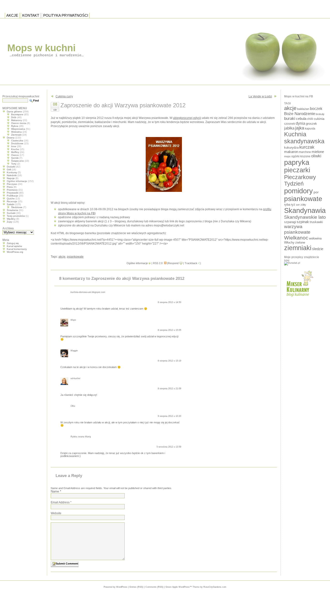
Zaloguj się (13, 243)
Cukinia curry (64, 96)
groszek (311, 123)
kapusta (310, 128)
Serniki (15, 158)
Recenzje (12, 201)
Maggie (74, 350)
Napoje (11, 178)
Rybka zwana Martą (81, 436)
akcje (61, 256)
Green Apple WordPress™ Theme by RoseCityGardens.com (195, 587)
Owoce (15, 155)
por (316, 192)
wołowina (315, 238)
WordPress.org (15, 252)
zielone (300, 242)
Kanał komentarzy (17, 249)
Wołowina (16, 131)
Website (56, 513)
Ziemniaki (16, 134)
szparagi (290, 222)
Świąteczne (17, 160)
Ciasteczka (17, 140)
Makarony (16, 120)
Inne (13, 146)
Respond (173, 263)
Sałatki (10, 204)
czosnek (289, 123)
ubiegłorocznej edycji (187, 118)
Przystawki (12, 192)
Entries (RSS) (136, 587)
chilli (310, 118)
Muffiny (15, 152)
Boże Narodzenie (299, 113)
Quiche (11, 198)
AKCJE (12, 15)
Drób (13, 117)
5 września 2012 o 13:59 (169, 447)
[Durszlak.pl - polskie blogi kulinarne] (292, 262)
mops (287, 156)
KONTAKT (30, 15)
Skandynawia (305, 210)
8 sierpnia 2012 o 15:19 (169, 361)
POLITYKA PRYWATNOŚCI (65, 15)
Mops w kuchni (41, 48)
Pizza (10, 187)
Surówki (11, 213)
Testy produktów (16, 216)
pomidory (298, 191)
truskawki (316, 222)
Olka (73, 406)
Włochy (289, 242)
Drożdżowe (17, 143)
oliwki (316, 156)
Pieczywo (12, 184)
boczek (316, 109)
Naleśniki (12, 175)
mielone (318, 152)
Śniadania (12, 210)
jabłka (289, 128)
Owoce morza (18, 123)
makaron (291, 152)
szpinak (303, 222)
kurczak (306, 147)
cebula (301, 118)
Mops (73, 320)
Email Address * (61, 502)
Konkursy (12, 172)
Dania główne (14, 111)
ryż (293, 204)
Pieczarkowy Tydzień (300, 180)
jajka (299, 128)
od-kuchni (75, 378)
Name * (56, 491)
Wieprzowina (18, 129)
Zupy (9, 221)
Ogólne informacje (137, 263)
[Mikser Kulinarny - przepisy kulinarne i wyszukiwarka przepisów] (299, 298)
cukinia (319, 119)
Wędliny (11, 218)
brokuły (320, 114)
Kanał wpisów (14, 246)
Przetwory (12, 189)
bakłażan (303, 109)
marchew (305, 151)
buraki (289, 118)
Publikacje (12, 195)
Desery (10, 137)
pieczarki (297, 170)
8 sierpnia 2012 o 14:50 (169, 302)
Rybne (14, 126)
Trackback (191, 263)
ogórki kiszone (300, 156)
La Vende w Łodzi (260, 96)
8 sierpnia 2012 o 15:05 (169, 330)
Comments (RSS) (154, 587)
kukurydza (291, 147)
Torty (13, 163)
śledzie (317, 249)
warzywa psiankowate (297, 229)
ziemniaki (297, 248)
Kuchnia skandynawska (304, 138)
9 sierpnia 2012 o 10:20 (169, 416)
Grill (9, 169)
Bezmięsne (17, 114)
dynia (300, 123)
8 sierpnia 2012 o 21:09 (169, 388)
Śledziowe (16, 207)
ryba (287, 204)
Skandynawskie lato (305, 217)
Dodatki (11, 166)
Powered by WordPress (115, 587)
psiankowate (75, 256)
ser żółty (301, 204)
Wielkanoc (296, 237)
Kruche (15, 149)
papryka (296, 162)
